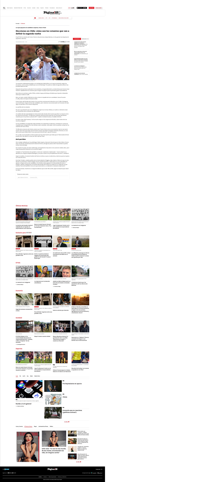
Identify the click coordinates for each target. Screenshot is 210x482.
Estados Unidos (41, 17)
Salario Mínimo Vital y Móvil (64, 17)
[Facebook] (8, 472)
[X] (11, 472)
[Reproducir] (77, 7)
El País (25, 7)
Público (51, 426)
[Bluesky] (12, 472)
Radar (31, 376)
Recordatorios (52, 7)
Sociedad (33, 7)
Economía (29, 7)
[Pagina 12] (52, 13)
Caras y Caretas (19, 426)
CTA (49, 17)
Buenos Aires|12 (59, 7)
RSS (101, 469)
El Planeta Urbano (28, 426)
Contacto (45, 476)
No (20, 376)
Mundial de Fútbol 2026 (18, 7)
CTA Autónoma (54, 17)
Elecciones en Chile (33, 177)
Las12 (24, 376)
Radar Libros (37, 376)
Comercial (98, 469)
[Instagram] (9, 472)
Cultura (38, 7)
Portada (17, 23)
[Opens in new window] (94, 473)
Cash (17, 376)
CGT (46, 17)
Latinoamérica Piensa (43, 426)
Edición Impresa (10, 7)
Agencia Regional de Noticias (23, 177)
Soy (27, 376)
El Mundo (46, 7)
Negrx (35, 426)
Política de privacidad (52, 476)
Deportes (42, 7)
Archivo (40, 476)
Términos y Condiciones (62, 476)
